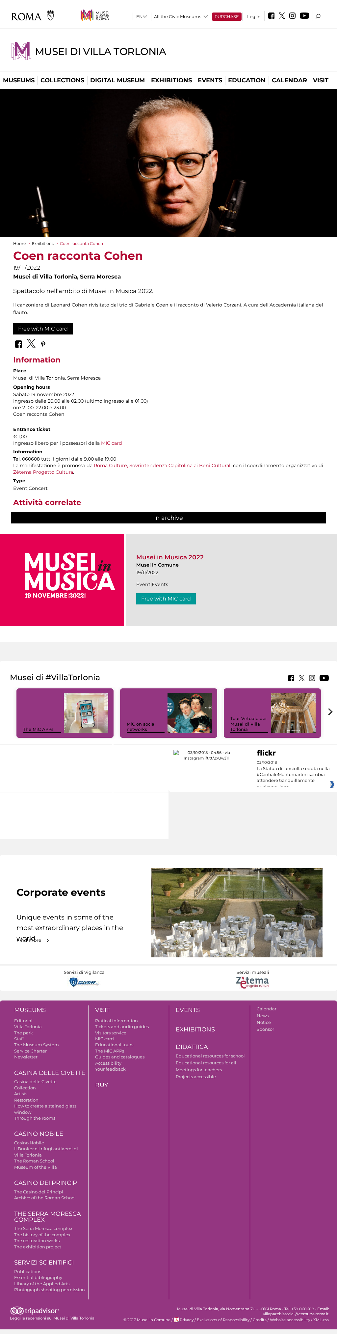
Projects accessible (196, 1076)
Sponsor (265, 1029)
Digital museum (117, 80)
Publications (27, 1271)
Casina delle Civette (49, 1073)
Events (210, 80)
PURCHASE (227, 16)
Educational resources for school (210, 1055)
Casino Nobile (38, 1134)
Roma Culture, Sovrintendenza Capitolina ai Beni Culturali (163, 465)
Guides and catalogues (119, 1056)
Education (247, 80)
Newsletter (26, 1056)
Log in (254, 16)
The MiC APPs (38, 729)
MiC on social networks (141, 726)
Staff (19, 1038)
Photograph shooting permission (49, 1289)
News (263, 1015)
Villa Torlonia (28, 1026)
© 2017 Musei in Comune (146, 1320)
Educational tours (114, 1044)
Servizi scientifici (44, 1263)
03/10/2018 (293, 774)
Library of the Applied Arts (41, 1283)
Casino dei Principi (46, 1183)
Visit (320, 80)
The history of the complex (42, 1234)
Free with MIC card (43, 329)
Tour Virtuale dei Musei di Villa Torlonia (248, 724)
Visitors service (110, 1032)
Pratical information (116, 1020)
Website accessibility (290, 1320)
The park (23, 1032)
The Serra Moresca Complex (47, 1217)
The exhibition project (37, 1246)
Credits (260, 1320)
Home (19, 243)
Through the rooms (34, 1118)
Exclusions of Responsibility (223, 1320)
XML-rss (321, 1320)
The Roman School (34, 1160)
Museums (19, 80)
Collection (25, 1087)
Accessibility (108, 1063)
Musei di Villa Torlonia (100, 51)
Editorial (23, 1020)
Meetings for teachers (199, 1069)
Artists (20, 1093)
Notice (264, 1022)
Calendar (289, 80)
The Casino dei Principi (38, 1191)
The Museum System (36, 1044)
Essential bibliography (38, 1277)
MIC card (111, 443)
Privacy (187, 1320)
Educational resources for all (206, 1062)
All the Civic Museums (177, 16)
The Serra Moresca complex (43, 1228)
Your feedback (110, 1069)
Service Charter (30, 1051)
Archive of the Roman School (45, 1197)
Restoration (26, 1100)
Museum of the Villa (35, 1167)
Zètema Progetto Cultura (43, 472)
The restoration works (37, 1240)
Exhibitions (171, 80)
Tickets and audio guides (122, 1026)
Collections (62, 80)
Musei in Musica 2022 (170, 557)
